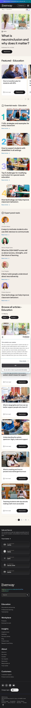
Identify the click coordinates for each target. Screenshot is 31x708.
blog (3, 9)
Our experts (5, 659)
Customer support (7, 674)
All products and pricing (8, 607)
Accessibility (12, 701)
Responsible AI (6, 663)
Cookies (25, 702)
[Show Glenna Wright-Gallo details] (5, 245)
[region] (15, 83)
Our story (4, 654)
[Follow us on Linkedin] (10, 685)
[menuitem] (3, 705)
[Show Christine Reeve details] (5, 223)
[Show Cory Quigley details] (5, 268)
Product (13, 317)
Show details (22, 361)
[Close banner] (29, 1)
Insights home (5, 632)
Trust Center (5, 538)
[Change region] (28, 9)
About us (4, 652)
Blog (3, 638)
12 (25, 520)
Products (4, 621)
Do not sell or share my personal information (15, 370)
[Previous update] (25, 99)
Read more (8, 51)
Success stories (6, 636)
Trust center (5, 665)
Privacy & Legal (5, 701)
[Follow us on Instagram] (6, 685)
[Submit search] (27, 594)
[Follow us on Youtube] (13, 685)
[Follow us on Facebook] (3, 685)
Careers (4, 656)
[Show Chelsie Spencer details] (5, 289)
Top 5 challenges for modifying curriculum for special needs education (14, 175)
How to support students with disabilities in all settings (13, 149)
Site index (19, 702)
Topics (4, 317)
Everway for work (6, 623)
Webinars (4, 634)
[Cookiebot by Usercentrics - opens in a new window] (22, 337)
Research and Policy (7, 643)
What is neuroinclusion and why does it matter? (15, 39)
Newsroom (4, 661)
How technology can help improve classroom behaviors (15, 201)
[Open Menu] (28, 5)
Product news (5, 641)
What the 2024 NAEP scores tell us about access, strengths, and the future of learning (14, 252)
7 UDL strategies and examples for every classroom (15, 124)
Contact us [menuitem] (21, 5)
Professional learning (7, 609)
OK (15, 365)
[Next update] (28, 99)
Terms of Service (11, 702)
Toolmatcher (5, 612)
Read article (20, 92)
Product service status (8, 677)
